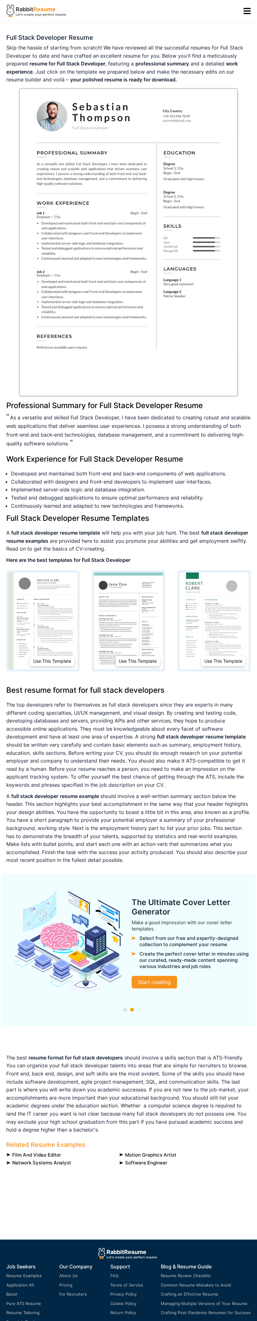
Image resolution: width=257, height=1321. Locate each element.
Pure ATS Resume (23, 1303)
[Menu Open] (247, 11)
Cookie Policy (123, 1303)
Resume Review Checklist (186, 1275)
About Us (68, 1275)
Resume (44, 9)
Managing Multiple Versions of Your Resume (204, 1303)
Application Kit (20, 1284)
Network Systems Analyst (41, 1163)
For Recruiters (73, 1294)
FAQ (114, 1275)
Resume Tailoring (22, 1312)
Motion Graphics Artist (150, 1155)
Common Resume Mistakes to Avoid (196, 1284)
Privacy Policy (123, 1294)
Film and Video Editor (36, 1155)
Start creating (154, 982)
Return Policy (123, 1312)
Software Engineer (146, 1163)
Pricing (65, 1284)
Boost (12, 1294)
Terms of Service (126, 1284)
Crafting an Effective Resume (189, 1294)
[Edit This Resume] (128, 242)
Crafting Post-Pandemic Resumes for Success (206, 1312)
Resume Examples (24, 1275)
